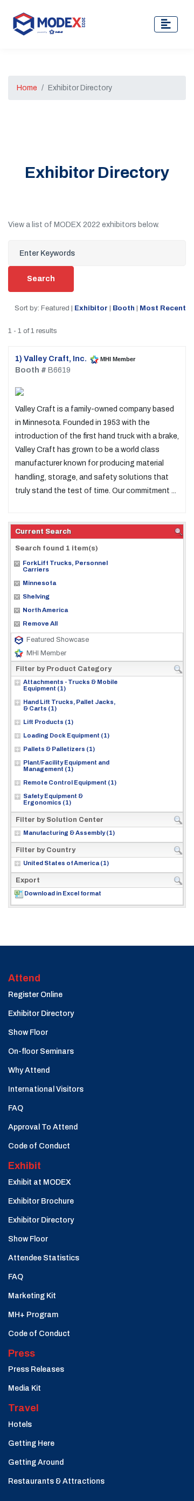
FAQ (15, 1108)
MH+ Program (33, 1315)
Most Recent (163, 308)
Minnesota (39, 583)
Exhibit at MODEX (39, 1182)
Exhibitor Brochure (41, 1201)
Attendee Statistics (43, 1258)
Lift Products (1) (48, 722)
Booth (124, 308)
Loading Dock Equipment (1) (66, 735)
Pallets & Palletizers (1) (59, 749)
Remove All (40, 623)
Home (27, 88)
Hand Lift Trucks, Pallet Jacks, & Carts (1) (69, 705)
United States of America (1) (66, 863)
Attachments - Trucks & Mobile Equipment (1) (70, 685)
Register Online (35, 995)
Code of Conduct (39, 1146)
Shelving (36, 596)
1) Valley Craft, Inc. (51, 359)
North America (45, 610)
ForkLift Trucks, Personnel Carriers (65, 566)
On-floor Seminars (41, 1051)
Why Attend (29, 1070)
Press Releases (36, 1369)
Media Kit (24, 1388)
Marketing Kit (32, 1296)
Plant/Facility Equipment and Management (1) (66, 765)
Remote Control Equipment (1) (69, 782)
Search (41, 279)
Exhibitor (91, 308)
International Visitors (46, 1089)
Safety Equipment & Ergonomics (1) (53, 799)
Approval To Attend (43, 1127)
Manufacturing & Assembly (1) (69, 832)
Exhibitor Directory (41, 1013)
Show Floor (28, 1032)
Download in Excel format (62, 893)
